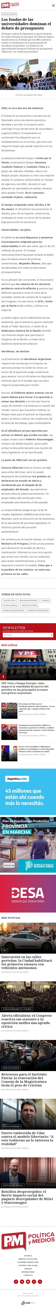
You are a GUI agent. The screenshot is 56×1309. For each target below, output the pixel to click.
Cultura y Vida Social (28, 1265)
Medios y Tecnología (28, 1259)
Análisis (28, 1269)
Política (28, 1256)
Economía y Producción (28, 1262)
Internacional (28, 1272)
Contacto (28, 1275)
